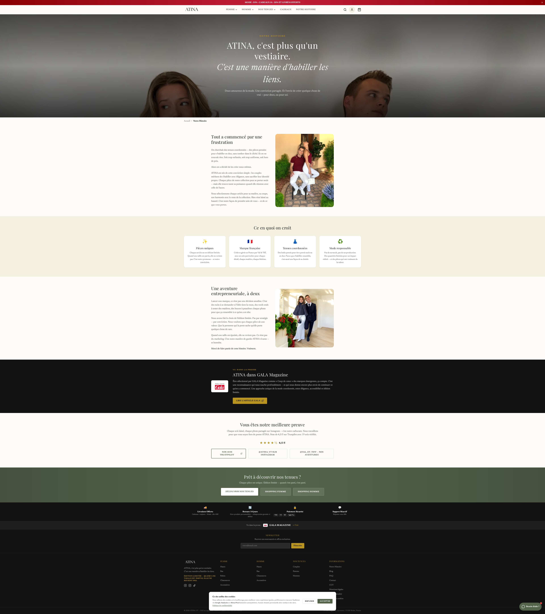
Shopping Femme (275, 492)
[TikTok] (194, 585)
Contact (332, 580)
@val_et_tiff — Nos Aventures (311, 453)
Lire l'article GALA (248, 401)
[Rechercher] (345, 9)
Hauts (222, 567)
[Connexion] (352, 10)
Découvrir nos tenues (240, 492)
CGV (331, 585)
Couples (296, 567)
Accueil (187, 121)
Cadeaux (286, 10)
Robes (222, 576)
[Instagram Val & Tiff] (189, 585)
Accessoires (225, 585)
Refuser (309, 601)
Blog (331, 571)
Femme (230, 10)
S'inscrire (298, 546)
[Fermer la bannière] (542, 2)
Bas (221, 571)
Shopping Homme (308, 492)
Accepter (325, 601)
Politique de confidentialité (222, 605)
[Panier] (359, 10)
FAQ (331, 576)
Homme (246, 10)
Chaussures (225, 580)
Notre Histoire (306, 10)
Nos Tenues (265, 10)
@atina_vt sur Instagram (268, 453)
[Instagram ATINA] (185, 585)
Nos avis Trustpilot (227, 453)
